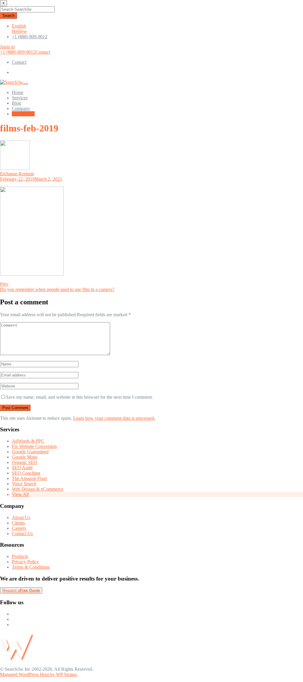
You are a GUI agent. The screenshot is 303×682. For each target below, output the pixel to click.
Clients (18, 522)
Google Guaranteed (30, 451)
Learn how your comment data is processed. (114, 418)
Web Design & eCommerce (37, 489)
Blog (16, 103)
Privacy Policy (25, 561)
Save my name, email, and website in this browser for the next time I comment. (79, 397)
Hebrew (19, 31)
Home (17, 92)
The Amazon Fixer (29, 478)
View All (20, 494)
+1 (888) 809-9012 (29, 36)
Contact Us (22, 533)
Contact (43, 52)
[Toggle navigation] (25, 84)
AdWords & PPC (28, 440)
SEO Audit (22, 467)
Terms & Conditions (31, 567)
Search (8, 15)
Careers (19, 528)
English (19, 25)
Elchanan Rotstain (17, 173)
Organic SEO (24, 462)
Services (20, 97)
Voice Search (24, 483)
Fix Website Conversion (34, 446)
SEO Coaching (26, 473)
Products (20, 556)
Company (21, 108)
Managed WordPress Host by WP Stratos (38, 674)
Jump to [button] (7, 46)
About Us (21, 517)
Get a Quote (23, 113)
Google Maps (24, 457)
